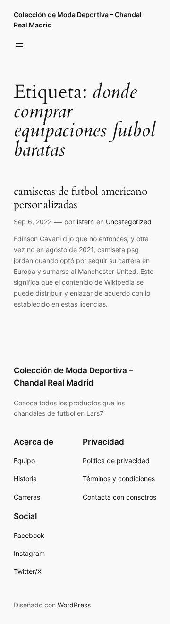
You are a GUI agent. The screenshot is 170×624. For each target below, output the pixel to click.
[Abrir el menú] (19, 45)
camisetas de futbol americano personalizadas (80, 198)
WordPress (74, 605)
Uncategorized (129, 222)
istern (85, 222)
